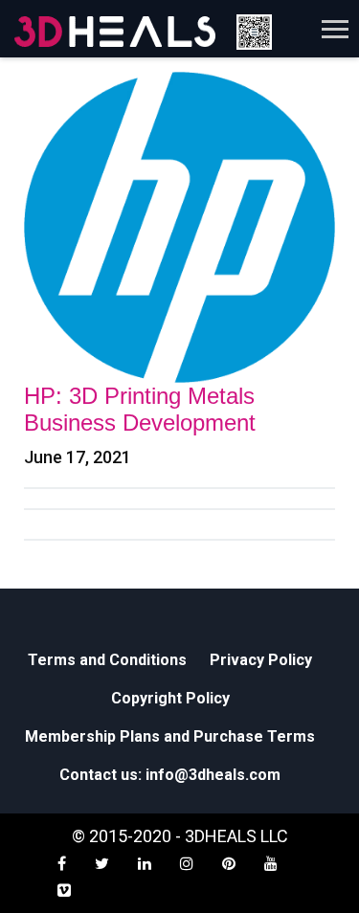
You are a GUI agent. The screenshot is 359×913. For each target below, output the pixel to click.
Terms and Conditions (107, 660)
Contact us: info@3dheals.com (169, 775)
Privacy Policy (261, 660)
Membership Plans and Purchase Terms (170, 736)
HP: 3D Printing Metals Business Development (140, 409)
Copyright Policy (170, 698)
